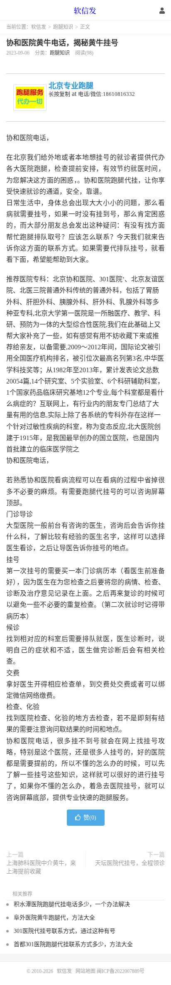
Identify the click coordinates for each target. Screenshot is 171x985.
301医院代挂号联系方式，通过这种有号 (64, 931)
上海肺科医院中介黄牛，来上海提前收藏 (41, 867)
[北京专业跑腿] (30, 97)
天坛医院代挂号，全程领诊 (130, 863)
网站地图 (85, 971)
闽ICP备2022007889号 (120, 971)
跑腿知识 (63, 27)
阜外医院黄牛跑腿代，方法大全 (54, 918)
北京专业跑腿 (71, 86)
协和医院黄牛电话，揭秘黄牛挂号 (62, 43)
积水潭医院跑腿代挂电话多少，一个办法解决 (72, 904)
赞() (89, 818)
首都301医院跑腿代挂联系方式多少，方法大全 (73, 944)
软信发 (85, 10)
